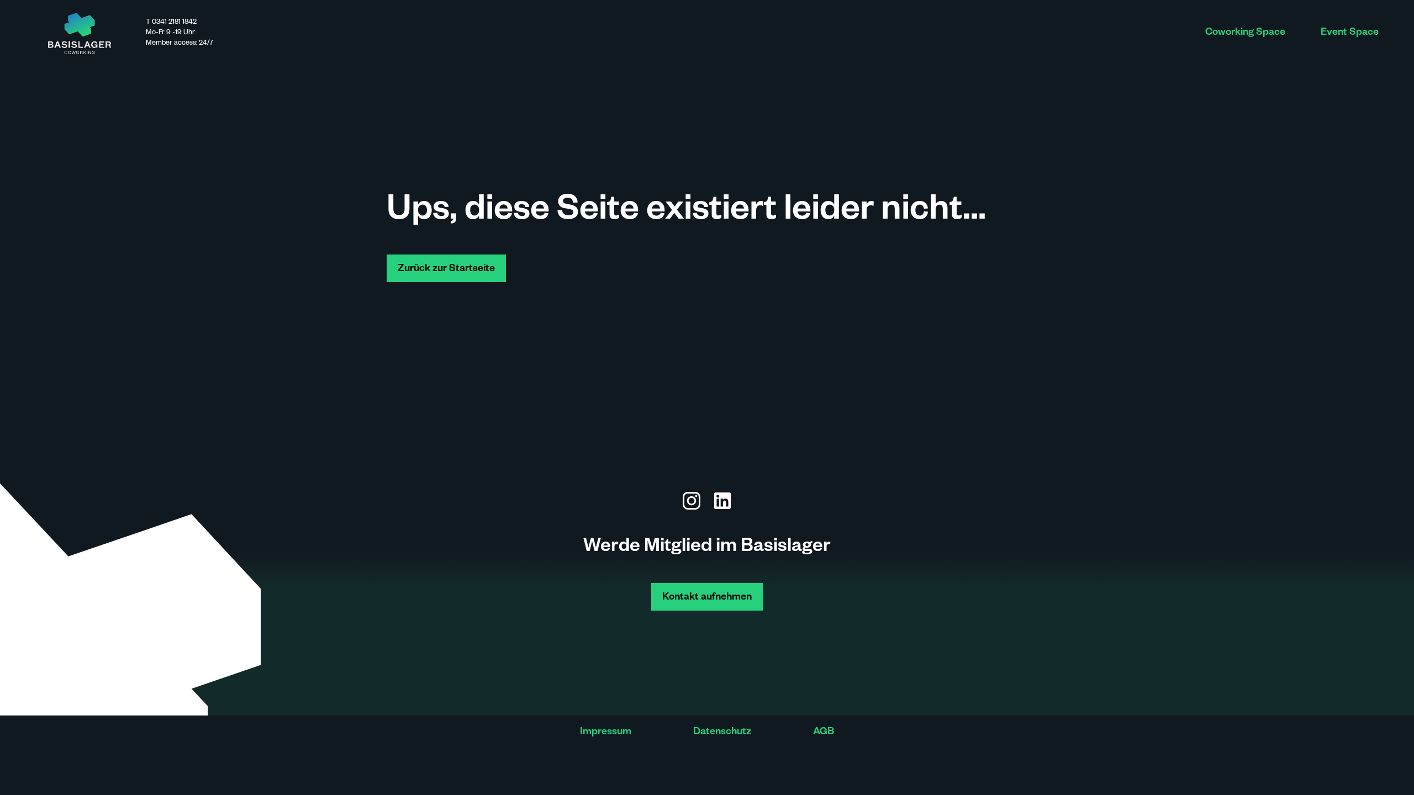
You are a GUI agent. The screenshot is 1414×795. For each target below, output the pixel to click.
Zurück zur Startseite (446, 269)
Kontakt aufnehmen (707, 597)
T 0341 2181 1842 (171, 22)
